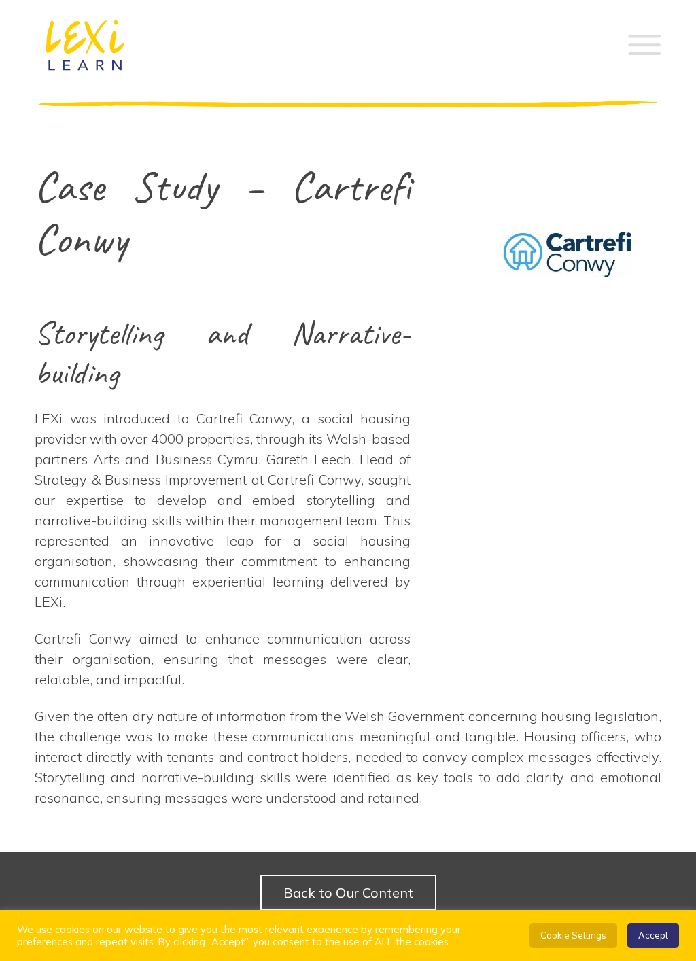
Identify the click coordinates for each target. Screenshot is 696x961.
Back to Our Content (348, 892)
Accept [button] (653, 935)
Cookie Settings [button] (573, 935)
